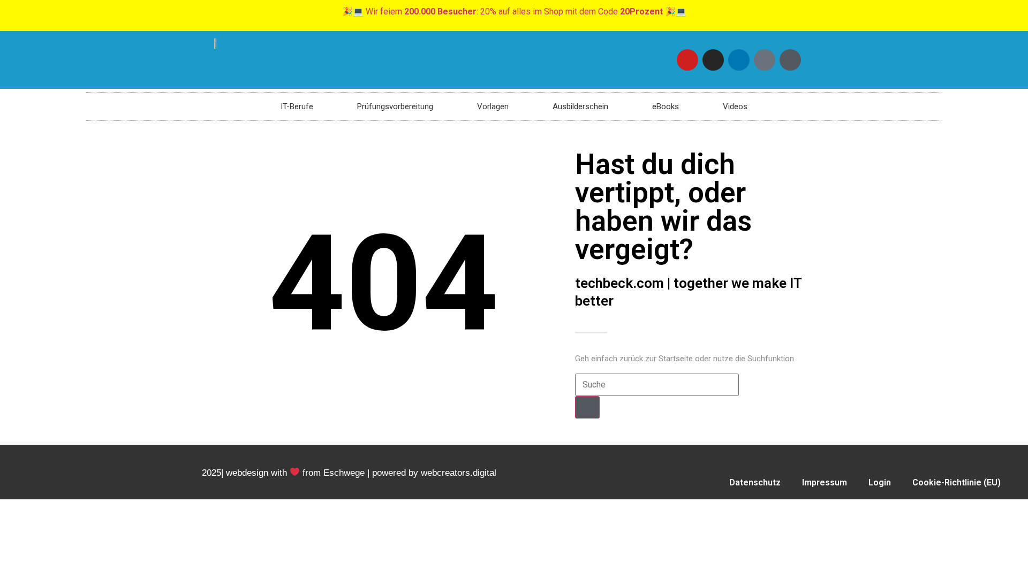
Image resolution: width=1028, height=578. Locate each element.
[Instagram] (713, 60)
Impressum (824, 482)
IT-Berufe (297, 106)
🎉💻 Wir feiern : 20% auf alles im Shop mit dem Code (514, 11)
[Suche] (587, 407)
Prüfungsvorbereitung (395, 106)
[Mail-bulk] (764, 60)
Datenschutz (755, 482)
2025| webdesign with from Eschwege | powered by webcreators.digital (349, 473)
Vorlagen (493, 106)
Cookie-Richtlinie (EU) (956, 482)
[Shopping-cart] (790, 60)
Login (879, 482)
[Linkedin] (739, 60)
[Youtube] (687, 60)
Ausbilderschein (580, 106)
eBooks (665, 106)
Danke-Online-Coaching (864, 507)
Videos (735, 106)
